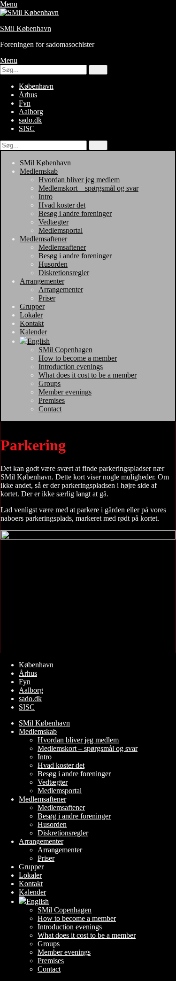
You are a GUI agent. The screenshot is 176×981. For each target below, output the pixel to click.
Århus (28, 95)
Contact (49, 409)
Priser (46, 298)
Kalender (33, 332)
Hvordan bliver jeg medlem (79, 180)
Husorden (53, 264)
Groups (49, 383)
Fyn (25, 103)
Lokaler (31, 315)
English (38, 341)
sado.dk (30, 120)
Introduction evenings (70, 367)
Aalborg (31, 112)
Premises (51, 400)
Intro (45, 197)
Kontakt (32, 323)
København (36, 86)
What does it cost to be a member (87, 375)
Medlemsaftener (43, 239)
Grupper (32, 306)
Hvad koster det (61, 205)
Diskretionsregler (63, 273)
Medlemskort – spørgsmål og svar (88, 188)
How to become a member (77, 358)
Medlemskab (39, 171)
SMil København (25, 28)
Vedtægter (53, 222)
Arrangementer (42, 281)
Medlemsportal (60, 230)
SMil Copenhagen (65, 350)
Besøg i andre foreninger (75, 213)
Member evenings (65, 392)
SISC (27, 128)
